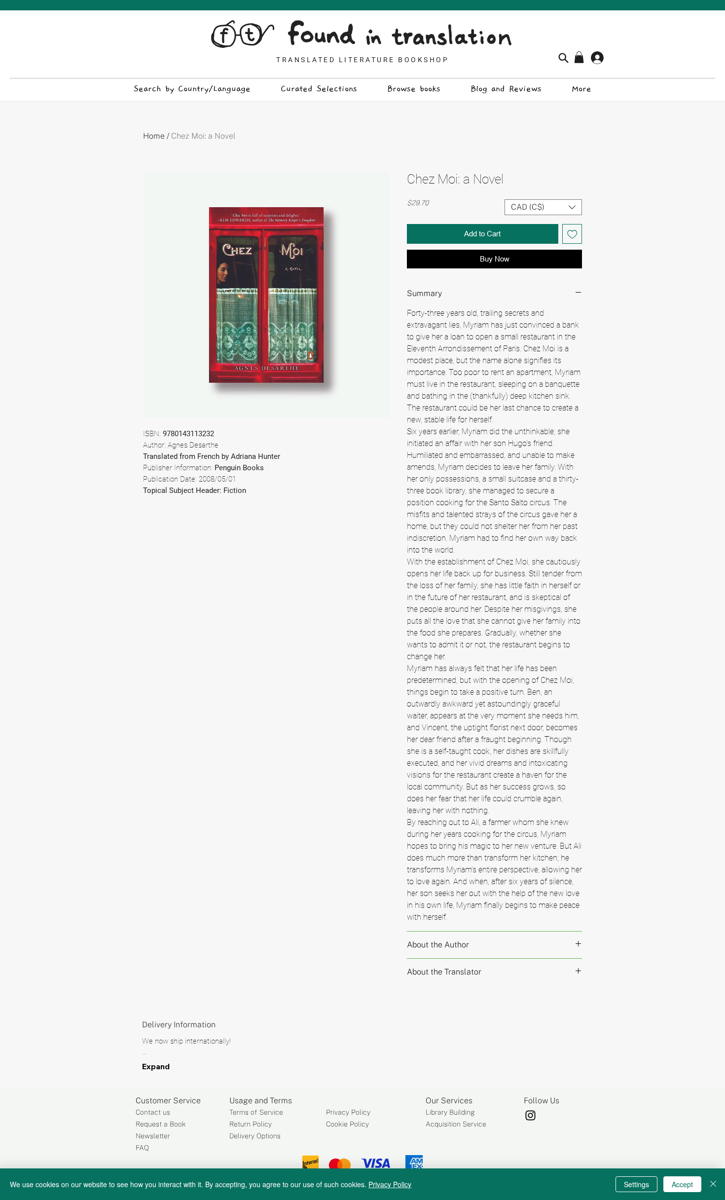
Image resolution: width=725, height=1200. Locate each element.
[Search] (563, 57)
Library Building (450, 1112)
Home (154, 136)
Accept (682, 1184)
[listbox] (543, 207)
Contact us (153, 1112)
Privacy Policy (348, 1112)
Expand (156, 1066)
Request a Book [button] (161, 1124)
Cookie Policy (347, 1124)
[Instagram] (530, 1115)
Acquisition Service (456, 1124)
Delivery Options (255, 1136)
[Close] (713, 1184)
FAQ (142, 1148)
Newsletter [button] (153, 1136)
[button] (579, 57)
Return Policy (250, 1124)
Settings (636, 1184)
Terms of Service (256, 1112)
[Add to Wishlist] (572, 234)
